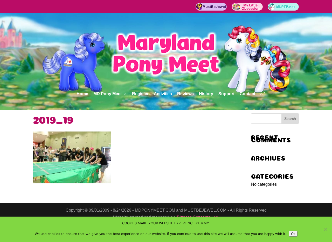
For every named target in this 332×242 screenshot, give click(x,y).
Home (82, 94)
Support (226, 94)
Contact (247, 94)
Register (140, 94)
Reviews (185, 94)
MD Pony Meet (107, 94)
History (206, 94)
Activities (163, 94)
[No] (325, 229)
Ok (293, 234)
